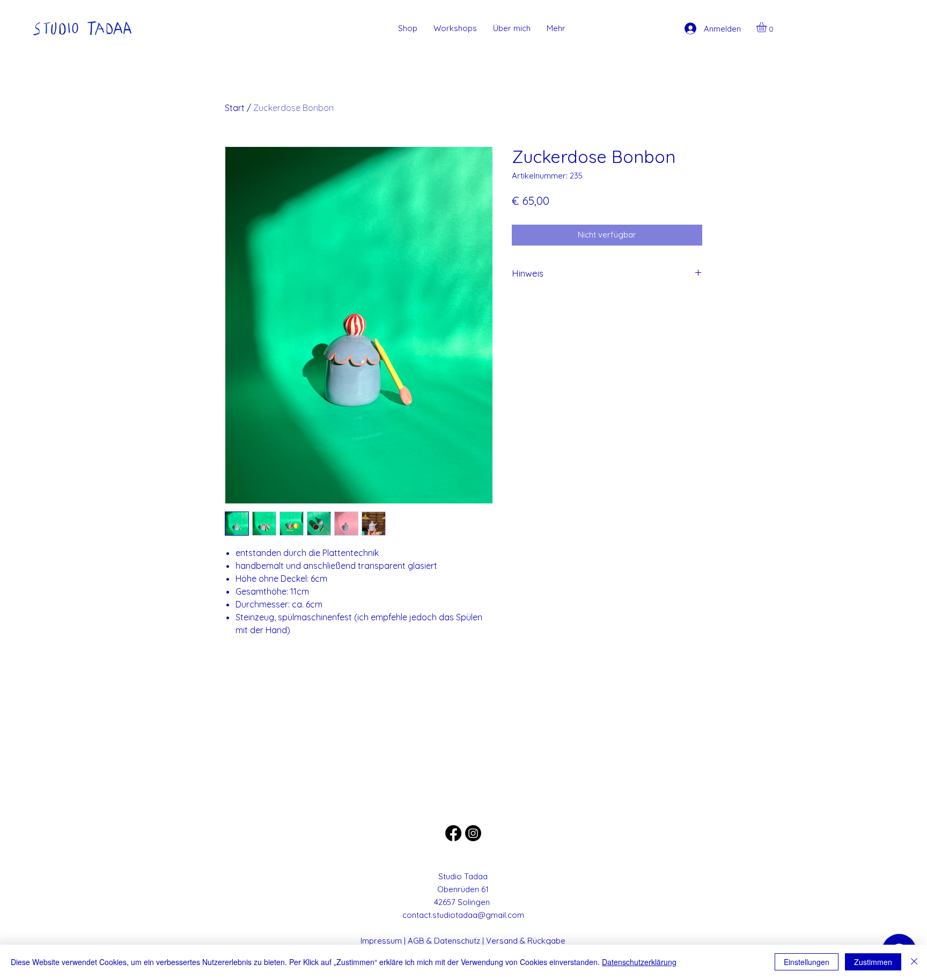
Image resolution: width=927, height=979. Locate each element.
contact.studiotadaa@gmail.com (463, 915)
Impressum (381, 941)
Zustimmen (873, 961)
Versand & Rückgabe (525, 941)
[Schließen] (914, 961)
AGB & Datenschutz (444, 941)
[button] (767, 27)
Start (235, 107)
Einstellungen (806, 961)
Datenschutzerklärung (639, 961)
